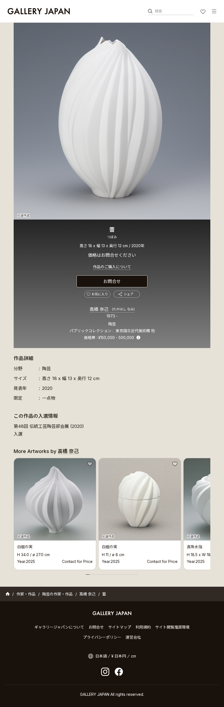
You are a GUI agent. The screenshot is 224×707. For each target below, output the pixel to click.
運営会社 (133, 637)
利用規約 (143, 627)
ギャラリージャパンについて (59, 627)
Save (89, 464)
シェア (129, 294)
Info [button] (138, 337)
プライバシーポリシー (102, 637)
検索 (158, 11)
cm (133, 656)
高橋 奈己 (112, 309)
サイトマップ (119, 627)
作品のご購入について (112, 266)
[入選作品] (112, 121)
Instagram (105, 672)
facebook (119, 672)
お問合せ (112, 281)
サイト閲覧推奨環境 (172, 627)
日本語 (101, 656)
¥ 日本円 (118, 656)
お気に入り (204, 12)
